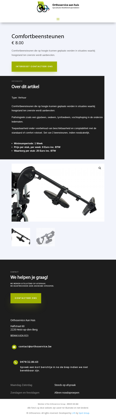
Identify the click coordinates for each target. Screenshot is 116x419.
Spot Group (84, 413)
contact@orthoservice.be (35, 346)
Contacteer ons (26, 298)
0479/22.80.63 (29, 362)
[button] (99, 168)
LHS (74, 413)
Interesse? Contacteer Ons (34, 66)
